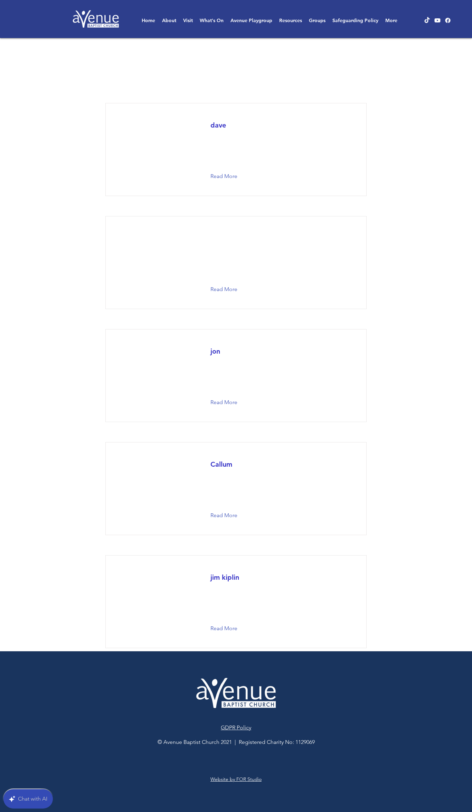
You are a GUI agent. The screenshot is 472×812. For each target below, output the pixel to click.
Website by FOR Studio (236, 779)
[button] (169, 20)
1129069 (305, 742)
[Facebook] (447, 20)
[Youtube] (437, 20)
